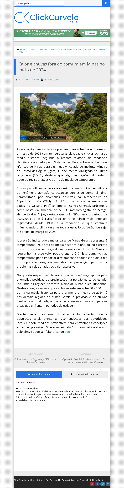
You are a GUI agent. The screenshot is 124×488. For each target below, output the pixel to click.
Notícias (54, 49)
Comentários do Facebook (86, 374)
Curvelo (32, 49)
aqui (68, 332)
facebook (97, 484)
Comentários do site (40, 374)
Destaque (43, 49)
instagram (108, 484)
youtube (92, 484)
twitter (102, 484)
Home (22, 49)
